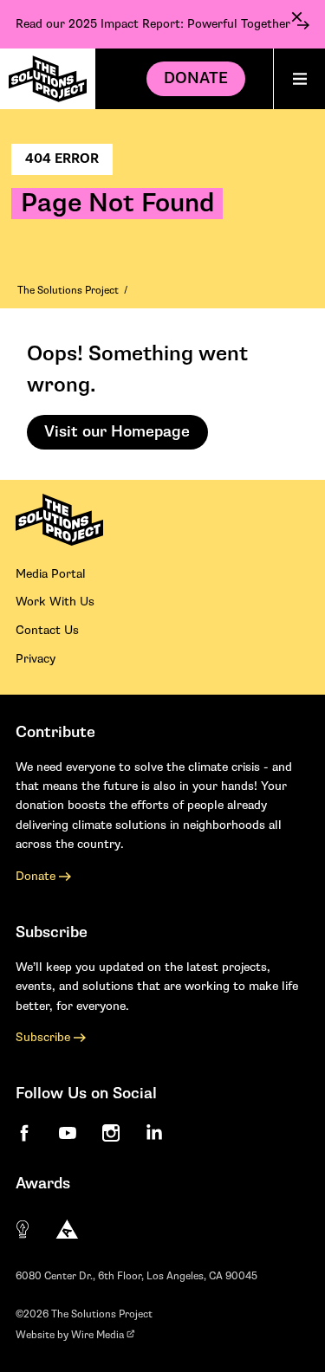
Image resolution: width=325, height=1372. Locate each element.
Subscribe (45, 1038)
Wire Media (99, 1335)
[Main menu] (299, 79)
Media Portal (51, 573)
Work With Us (55, 601)
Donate (196, 78)
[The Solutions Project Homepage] (47, 79)
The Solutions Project (68, 290)
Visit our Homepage (117, 432)
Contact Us (47, 630)
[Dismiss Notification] (296, 16)
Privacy (35, 658)
